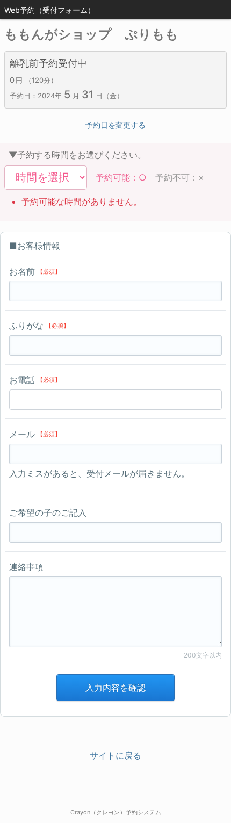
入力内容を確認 (115, 687)
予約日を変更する (115, 124)
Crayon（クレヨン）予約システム (115, 812)
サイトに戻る (115, 755)
